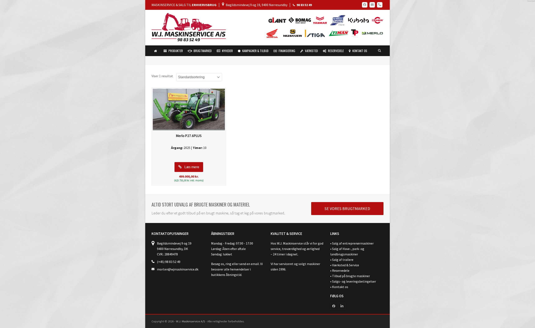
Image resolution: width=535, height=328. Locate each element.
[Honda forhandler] (272, 33)
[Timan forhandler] (338, 33)
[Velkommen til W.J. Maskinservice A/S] (156, 51)
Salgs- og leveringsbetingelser (354, 281)
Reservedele (340, 270)
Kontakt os (340, 287)
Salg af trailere (342, 260)
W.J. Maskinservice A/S (190, 321)
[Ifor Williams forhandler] (338, 20)
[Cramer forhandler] (376, 20)
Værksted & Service (345, 265)
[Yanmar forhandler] (321, 20)
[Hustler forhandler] (294, 33)
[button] (379, 51)
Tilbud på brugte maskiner (351, 276)
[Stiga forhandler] (316, 33)
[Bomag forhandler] (300, 20)
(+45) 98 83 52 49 (168, 262)
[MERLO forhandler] (371, 33)
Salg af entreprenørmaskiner (353, 243)
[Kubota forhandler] (358, 20)
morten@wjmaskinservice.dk (177, 269)
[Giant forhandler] (278, 20)
